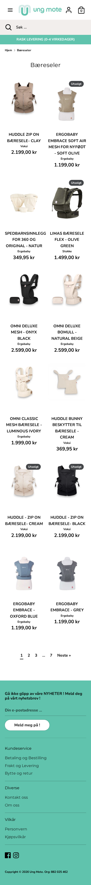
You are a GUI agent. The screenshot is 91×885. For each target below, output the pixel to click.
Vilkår (10, 819)
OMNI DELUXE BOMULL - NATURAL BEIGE (67, 332)
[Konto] (69, 8)
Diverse (12, 788)
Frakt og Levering (22, 765)
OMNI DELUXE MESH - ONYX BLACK (24, 332)
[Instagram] (16, 855)
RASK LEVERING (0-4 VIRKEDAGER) (46, 39)
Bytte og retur (19, 773)
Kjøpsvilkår (15, 837)
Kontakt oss (16, 797)
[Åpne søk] (8, 27)
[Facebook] (8, 855)
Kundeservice (18, 748)
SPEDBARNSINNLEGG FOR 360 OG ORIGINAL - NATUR (25, 240)
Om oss (12, 805)
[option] (45, 39)
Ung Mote (36, 872)
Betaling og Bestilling (26, 758)
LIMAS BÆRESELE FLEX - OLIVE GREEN (67, 240)
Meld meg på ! (27, 725)
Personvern (16, 829)
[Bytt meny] (10, 10)
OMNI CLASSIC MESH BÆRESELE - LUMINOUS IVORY (24, 425)
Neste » (64, 655)
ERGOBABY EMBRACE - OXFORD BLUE (24, 610)
